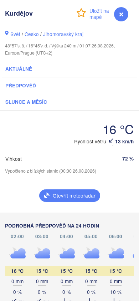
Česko (32, 33)
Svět (15, 33)
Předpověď (20, 85)
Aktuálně (18, 68)
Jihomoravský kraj (63, 33)
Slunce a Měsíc (26, 101)
